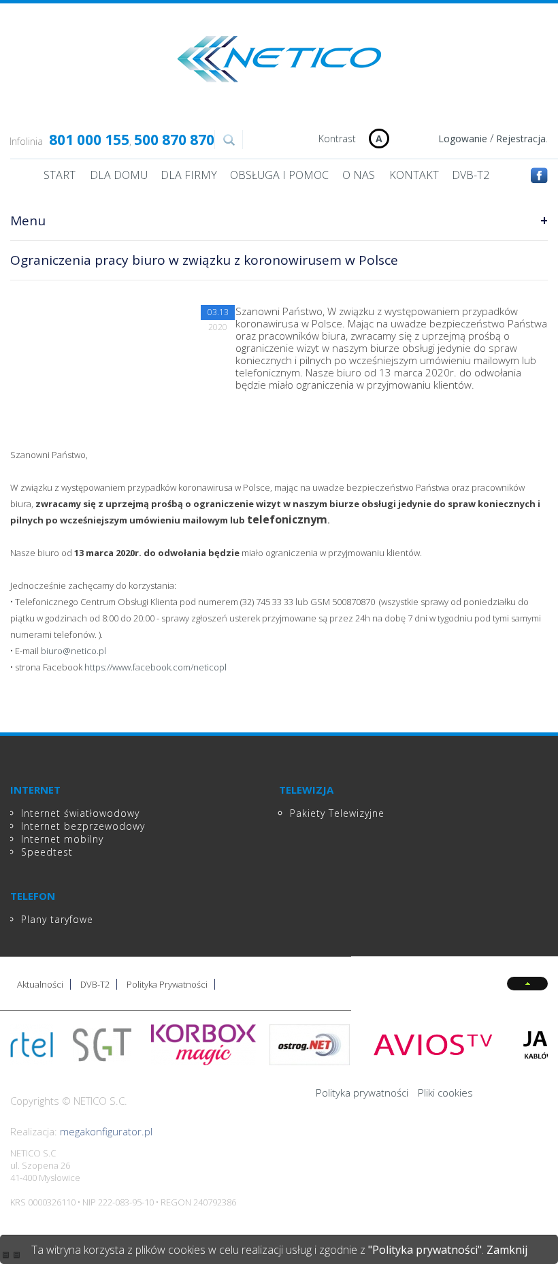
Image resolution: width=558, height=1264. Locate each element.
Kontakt (414, 174)
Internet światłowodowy (80, 813)
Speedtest (47, 851)
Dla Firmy (189, 174)
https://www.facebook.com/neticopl (155, 667)
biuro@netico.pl (73, 651)
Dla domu (119, 174)
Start (60, 174)
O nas (358, 174)
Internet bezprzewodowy (83, 826)
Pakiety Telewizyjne (337, 813)
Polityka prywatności (362, 1092)
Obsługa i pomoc (279, 174)
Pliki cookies (445, 1092)
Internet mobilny (62, 838)
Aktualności (40, 984)
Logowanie (462, 138)
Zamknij (507, 1249)
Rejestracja (521, 138)
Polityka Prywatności (167, 984)
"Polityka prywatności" (425, 1249)
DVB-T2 (470, 174)
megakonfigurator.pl (106, 1131)
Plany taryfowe (57, 919)
